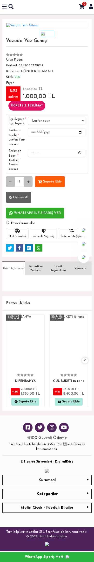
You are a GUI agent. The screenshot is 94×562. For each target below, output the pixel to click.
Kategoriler (47, 494)
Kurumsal (47, 480)
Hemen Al (20, 197)
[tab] (13, 268)
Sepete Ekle (52, 181)
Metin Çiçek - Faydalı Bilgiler (47, 508)
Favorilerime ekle (22, 223)
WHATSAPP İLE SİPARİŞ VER (37, 213)
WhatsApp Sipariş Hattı (45, 557)
